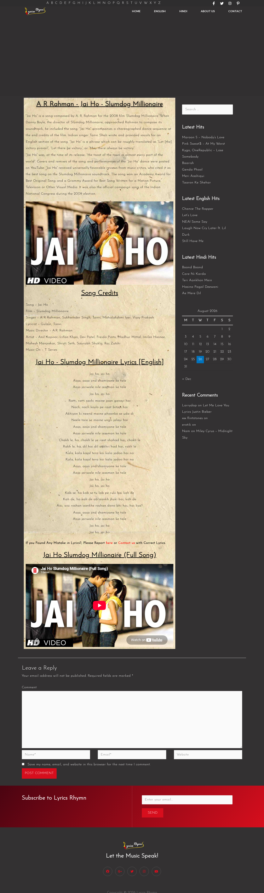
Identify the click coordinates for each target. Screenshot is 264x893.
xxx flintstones (192, 418)
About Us (208, 11)
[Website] (208, 755)
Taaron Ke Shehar (196, 182)
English (160, 11)
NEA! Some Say (194, 222)
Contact (235, 11)
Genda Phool (192, 169)
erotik (186, 425)
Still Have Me (193, 241)
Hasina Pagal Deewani (200, 287)
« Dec (186, 379)
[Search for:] (207, 109)
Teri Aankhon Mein (197, 280)
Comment (29, 687)
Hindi (183, 11)
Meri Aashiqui (193, 176)
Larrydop (189, 405)
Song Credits (99, 293)
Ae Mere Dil (191, 293)
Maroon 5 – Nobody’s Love (203, 137)
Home (136, 11)
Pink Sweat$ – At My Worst (203, 144)
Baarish (188, 163)
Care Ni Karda (194, 274)
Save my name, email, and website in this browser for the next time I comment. (89, 764)
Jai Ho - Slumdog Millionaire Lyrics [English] (99, 362)
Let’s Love (190, 215)
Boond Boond (192, 267)
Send (153, 813)
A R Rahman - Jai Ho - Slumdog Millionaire (99, 104)
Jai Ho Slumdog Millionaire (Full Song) (99, 555)
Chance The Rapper (197, 209)
